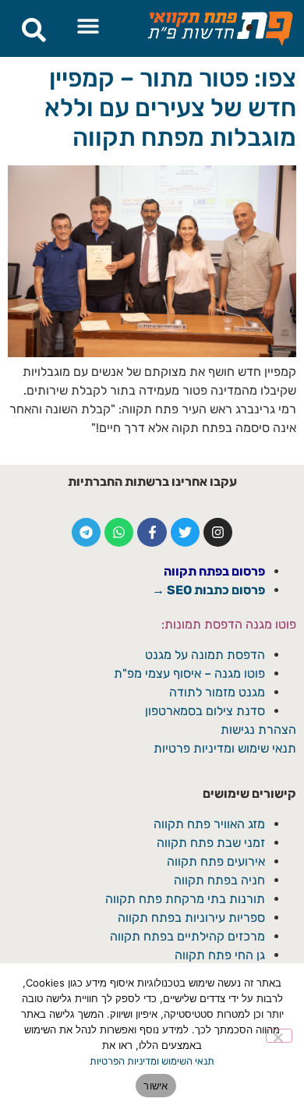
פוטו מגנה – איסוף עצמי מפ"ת (189, 673)
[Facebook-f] (151, 532)
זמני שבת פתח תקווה (211, 842)
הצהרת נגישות (258, 729)
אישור (155, 1085)
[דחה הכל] (279, 1036)
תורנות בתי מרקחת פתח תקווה (185, 898)
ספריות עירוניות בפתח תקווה (191, 917)
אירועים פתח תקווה (216, 861)
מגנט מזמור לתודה (215, 692)
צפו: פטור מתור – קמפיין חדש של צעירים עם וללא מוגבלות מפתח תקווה (170, 108)
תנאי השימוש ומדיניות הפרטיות (152, 1061)
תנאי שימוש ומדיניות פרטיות (225, 748)
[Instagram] (217, 532)
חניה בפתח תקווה (219, 880)
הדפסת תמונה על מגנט (205, 654)
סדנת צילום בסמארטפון (205, 710)
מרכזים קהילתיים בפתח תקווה (187, 936)
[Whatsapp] (118, 532)
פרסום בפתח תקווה (214, 571)
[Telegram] (86, 532)
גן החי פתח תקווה (220, 955)
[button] (88, 25)
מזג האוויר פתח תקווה (209, 824)
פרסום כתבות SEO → (208, 590)
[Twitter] (185, 532)
